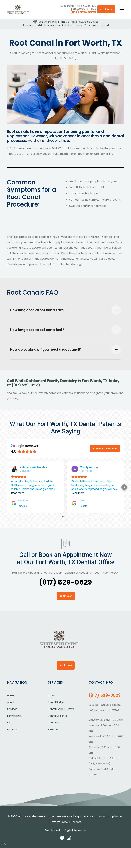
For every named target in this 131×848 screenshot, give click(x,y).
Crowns (52, 695)
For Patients (14, 716)
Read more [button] (17, 493)
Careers (75, 822)
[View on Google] (14, 469)
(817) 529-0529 (83, 12)
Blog (9, 722)
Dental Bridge (56, 702)
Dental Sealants (57, 716)
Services (12, 709)
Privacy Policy (59, 822)
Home (10, 695)
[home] (18, 9)
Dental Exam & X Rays (61, 709)
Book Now (106, 9)
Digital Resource (75, 830)
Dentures (53, 722)
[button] (122, 9)
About (10, 702)
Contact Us (14, 729)
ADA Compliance (110, 816)
